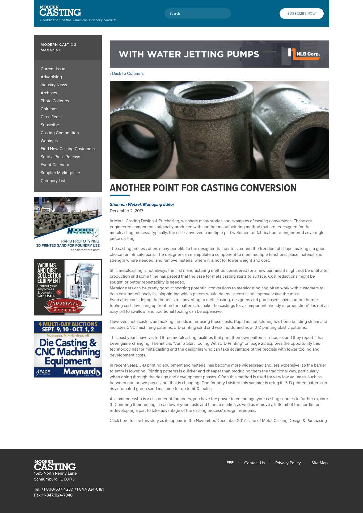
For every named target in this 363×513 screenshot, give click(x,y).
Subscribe (50, 125)
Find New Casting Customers (68, 148)
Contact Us (254, 463)
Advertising (51, 77)
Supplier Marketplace (60, 172)
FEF (230, 463)
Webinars (49, 140)
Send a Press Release (60, 156)
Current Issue (53, 69)
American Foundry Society (94, 20)
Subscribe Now (301, 13)
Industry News (54, 85)
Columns (49, 109)
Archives (49, 93)
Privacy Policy (288, 463)
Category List (53, 180)
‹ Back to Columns (126, 73)
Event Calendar (55, 164)
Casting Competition (60, 133)
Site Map (319, 463)
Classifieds (50, 117)
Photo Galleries (55, 101)
